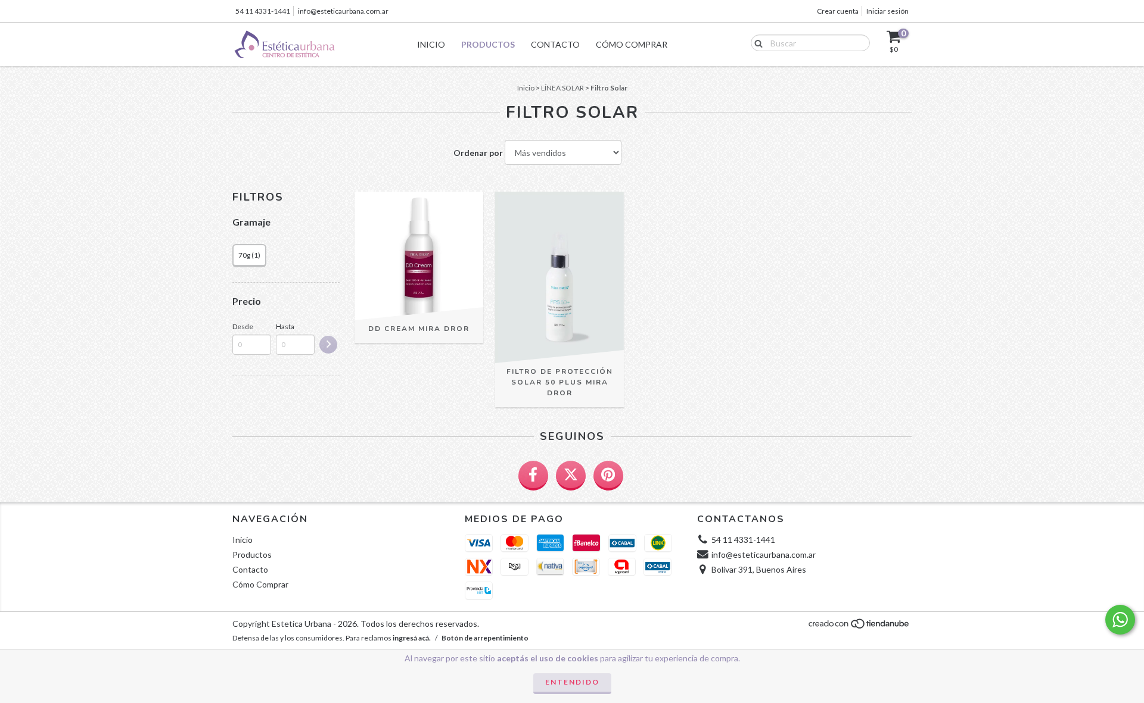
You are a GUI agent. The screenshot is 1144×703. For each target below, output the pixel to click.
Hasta (285, 326)
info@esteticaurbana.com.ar (343, 11)
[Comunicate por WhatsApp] (1120, 620)
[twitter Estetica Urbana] (571, 475)
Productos (488, 44)
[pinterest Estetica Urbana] (608, 475)
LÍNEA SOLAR (562, 87)
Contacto (555, 44)
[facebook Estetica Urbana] (533, 475)
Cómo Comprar (631, 44)
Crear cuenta (838, 11)
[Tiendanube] (859, 626)
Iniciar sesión (887, 11)
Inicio (431, 44)
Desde (242, 326)
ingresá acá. (412, 637)
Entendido (572, 681)
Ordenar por (478, 153)
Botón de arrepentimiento (485, 637)
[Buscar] (756, 42)
